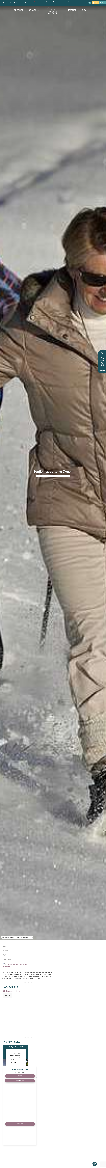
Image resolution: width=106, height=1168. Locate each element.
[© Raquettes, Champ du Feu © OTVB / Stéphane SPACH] (15, 966)
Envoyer (27, 1110)
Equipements (6, 955)
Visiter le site (20, 1080)
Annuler (27, 1107)
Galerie (5, 946)
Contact (20, 1124)
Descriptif (5, 950)
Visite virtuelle (7, 959)
